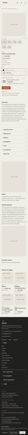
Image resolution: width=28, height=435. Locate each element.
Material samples (6, 360)
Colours (3, 365)
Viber (10, 339)
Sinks (6, 8)
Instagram (4, 339)
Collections (4, 362)
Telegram (15, 339)
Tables (3, 350)
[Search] (17, 3)
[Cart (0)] (21, 3)
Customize (4, 432)
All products (4, 367)
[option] (4, 42)
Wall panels (4, 353)
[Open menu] (25, 3)
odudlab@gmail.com (6, 333)
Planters (4, 348)
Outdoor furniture (6, 355)
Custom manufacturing (7, 358)
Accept (22, 432)
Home (3, 8)
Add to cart (6, 88)
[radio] (14, 71)
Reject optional (14, 432)
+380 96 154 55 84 (6, 336)
